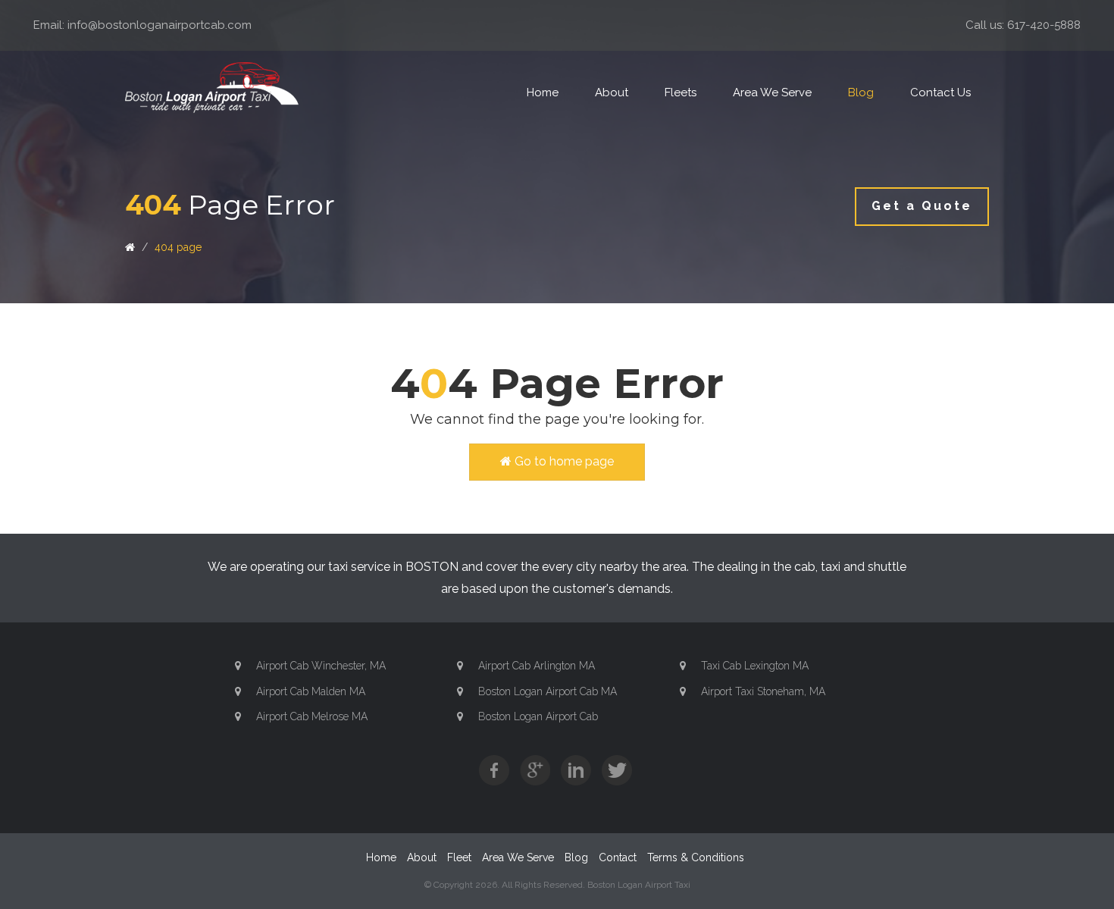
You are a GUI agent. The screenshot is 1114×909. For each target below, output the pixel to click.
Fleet (459, 857)
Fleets (680, 92)
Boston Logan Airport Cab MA (547, 691)
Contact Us (940, 92)
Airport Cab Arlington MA (536, 666)
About (611, 92)
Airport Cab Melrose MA (312, 716)
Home (543, 92)
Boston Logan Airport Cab (538, 716)
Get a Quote (921, 206)
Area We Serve (772, 92)
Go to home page (563, 461)
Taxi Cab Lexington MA (755, 666)
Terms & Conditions (695, 857)
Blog (861, 92)
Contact (618, 857)
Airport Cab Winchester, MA (321, 666)
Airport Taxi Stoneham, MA (763, 691)
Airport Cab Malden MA (310, 691)
